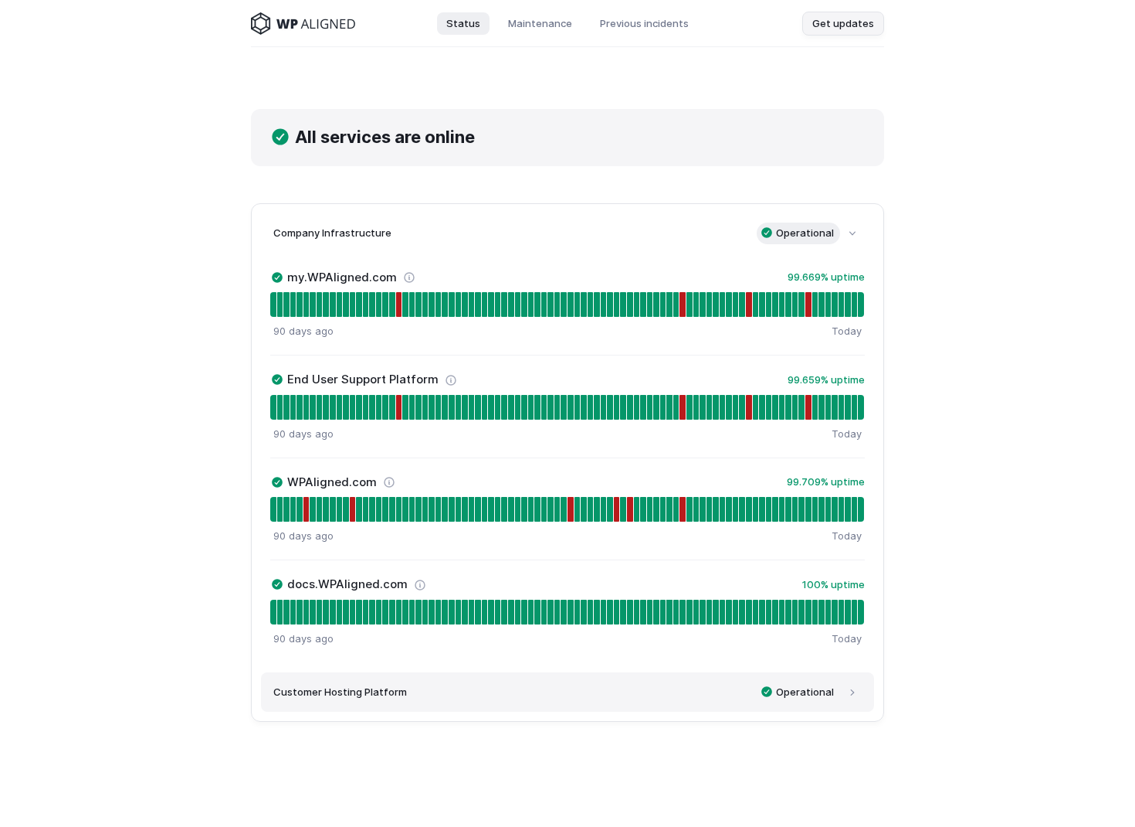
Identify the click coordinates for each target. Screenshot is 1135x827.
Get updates (843, 23)
